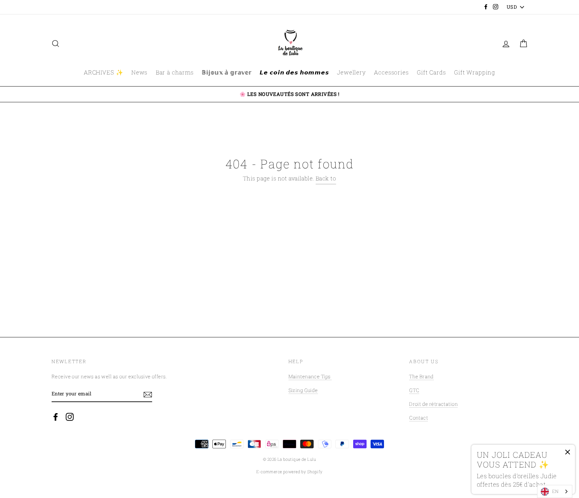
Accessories (391, 72)
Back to (326, 178)
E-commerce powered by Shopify (289, 471)
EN (555, 491)
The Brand (421, 376)
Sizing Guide (303, 390)
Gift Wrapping (474, 72)
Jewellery (351, 72)
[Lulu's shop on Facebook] (56, 416)
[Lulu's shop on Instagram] (70, 416)
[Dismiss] (567, 454)
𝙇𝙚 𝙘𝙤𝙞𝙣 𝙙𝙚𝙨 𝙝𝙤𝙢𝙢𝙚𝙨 (294, 72)
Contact (418, 417)
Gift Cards (431, 72)
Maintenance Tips (310, 376)
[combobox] (554, 491)
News (139, 72)
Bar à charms (175, 72)
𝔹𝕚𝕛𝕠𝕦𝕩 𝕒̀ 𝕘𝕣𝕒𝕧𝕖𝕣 (227, 72)
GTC (414, 390)
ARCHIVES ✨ (103, 72)
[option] (289, 94)
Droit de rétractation (433, 404)
